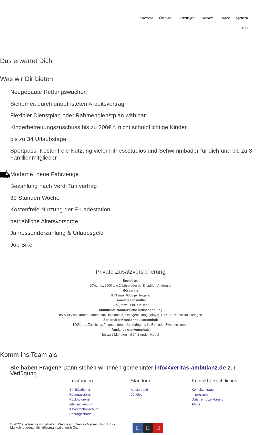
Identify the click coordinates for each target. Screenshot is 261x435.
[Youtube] (158, 428)
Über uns (165, 18)
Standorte (206, 18)
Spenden (242, 18)
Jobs (244, 28)
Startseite (146, 18)
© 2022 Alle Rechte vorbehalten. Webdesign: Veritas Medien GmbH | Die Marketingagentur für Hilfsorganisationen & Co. (62, 426)
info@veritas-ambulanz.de (190, 367)
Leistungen (187, 18)
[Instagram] (148, 428)
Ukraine (224, 18)
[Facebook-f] (138, 428)
